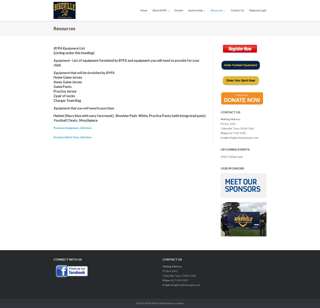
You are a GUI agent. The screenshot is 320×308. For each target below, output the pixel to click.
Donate (178, 10)
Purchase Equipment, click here (72, 127)
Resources (217, 10)
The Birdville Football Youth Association (164, 303)
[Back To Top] (310, 299)
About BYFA (159, 10)
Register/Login (257, 10)
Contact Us (237, 10)
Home (143, 10)
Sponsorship (195, 10)
